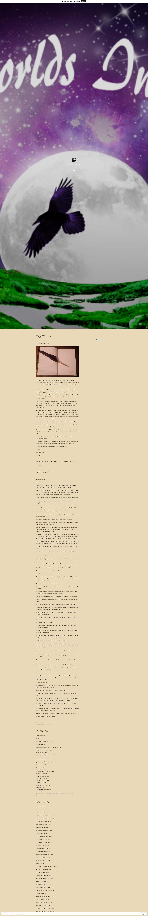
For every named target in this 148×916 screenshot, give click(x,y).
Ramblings (50, 463)
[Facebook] (74, 170)
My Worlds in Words (100, 339)
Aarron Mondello (40, 463)
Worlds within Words (43, 802)
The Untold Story (42, 731)
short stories (56, 722)
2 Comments (60, 463)
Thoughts (54, 463)
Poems (53, 793)
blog (46, 463)
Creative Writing (51, 722)
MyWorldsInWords (74, 164)
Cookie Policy (21, 913)
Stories (60, 722)
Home (73, 330)
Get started (83, 1)
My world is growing (43, 343)
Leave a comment (68, 722)
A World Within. (42, 472)
